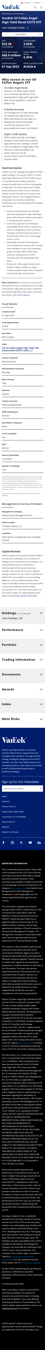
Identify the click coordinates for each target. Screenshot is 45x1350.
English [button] (37, 3)
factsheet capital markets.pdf (24, 595)
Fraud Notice (8, 822)
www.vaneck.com (18, 888)
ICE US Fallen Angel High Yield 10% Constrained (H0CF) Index (20, 349)
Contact (6, 802)
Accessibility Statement (14, 817)
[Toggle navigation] (41, 7)
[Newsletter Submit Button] (41, 788)
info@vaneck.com (9, 1308)
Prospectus (25, 295)
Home (4, 796)
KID (14, 295)
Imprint (6, 827)
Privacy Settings (10, 832)
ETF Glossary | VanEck (30, 1262)
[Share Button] (35, 7)
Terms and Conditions (13, 812)
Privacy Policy (9, 807)
